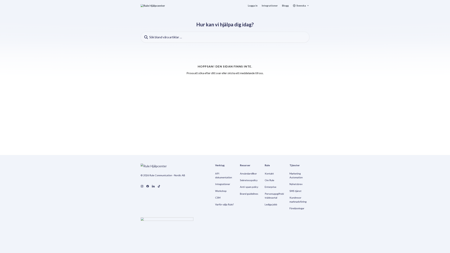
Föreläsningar (297, 208)
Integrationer (270, 5)
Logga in (253, 5)
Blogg (285, 5)
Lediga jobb (271, 204)
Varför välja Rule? (224, 204)
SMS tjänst (295, 190)
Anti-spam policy (249, 186)
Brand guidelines (249, 193)
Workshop (221, 190)
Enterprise (270, 186)
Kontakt (269, 173)
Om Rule (269, 180)
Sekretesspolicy (249, 180)
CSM (217, 197)
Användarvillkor (248, 173)
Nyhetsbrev (296, 184)
